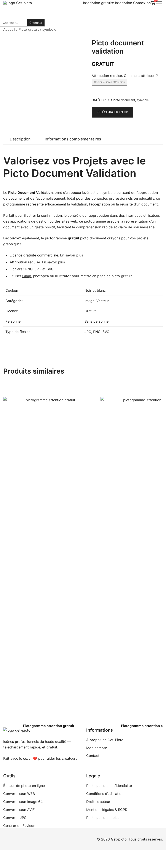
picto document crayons (100, 238)
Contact (92, 755)
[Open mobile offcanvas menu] (159, 3)
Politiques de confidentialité (109, 785)
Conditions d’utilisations (105, 793)
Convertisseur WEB (19, 793)
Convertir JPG (15, 817)
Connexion (142, 3)
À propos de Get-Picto (104, 740)
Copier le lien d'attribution (109, 82)
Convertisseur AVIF (19, 809)
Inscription (123, 3)
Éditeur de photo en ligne (24, 785)
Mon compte (96, 748)
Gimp (26, 276)
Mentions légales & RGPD (107, 809)
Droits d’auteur (98, 801)
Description (20, 139)
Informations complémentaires (73, 139)
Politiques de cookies (103, 817)
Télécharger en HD (112, 112)
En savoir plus (71, 255)
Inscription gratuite (98, 3)
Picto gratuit (29, 29)
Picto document (124, 100)
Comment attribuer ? (141, 75)
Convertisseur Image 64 (23, 801)
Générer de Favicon (19, 825)
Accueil (9, 29)
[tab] (20, 139)
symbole (49, 29)
